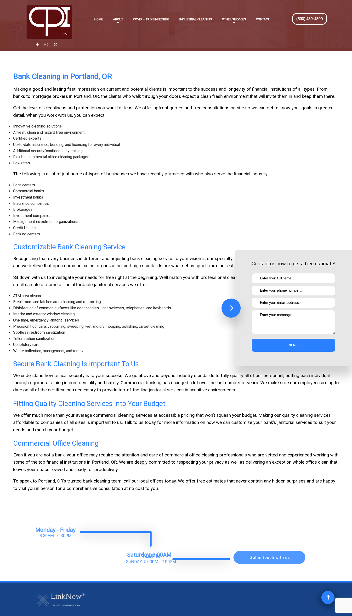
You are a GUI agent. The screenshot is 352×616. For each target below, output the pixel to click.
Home (98, 19)
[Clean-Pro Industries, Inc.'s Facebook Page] (37, 44)
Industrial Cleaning (195, 19)
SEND (293, 345)
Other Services (234, 19)
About (118, 19)
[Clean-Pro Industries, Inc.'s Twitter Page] (55, 44)
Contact (262, 19)
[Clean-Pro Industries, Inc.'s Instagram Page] (46, 44)
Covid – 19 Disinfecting (151, 19)
